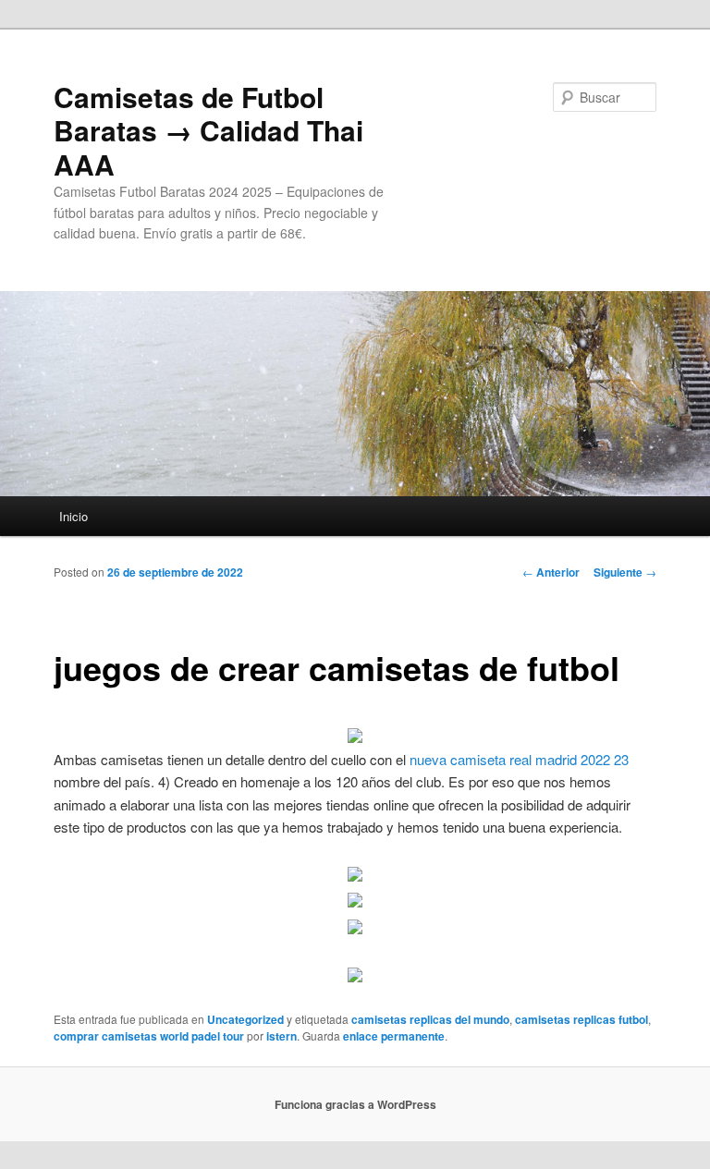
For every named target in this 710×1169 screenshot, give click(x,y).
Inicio (73, 516)
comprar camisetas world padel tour (149, 1036)
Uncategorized (245, 1019)
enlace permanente (394, 1036)
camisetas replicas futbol (581, 1019)
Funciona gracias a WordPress (355, 1104)
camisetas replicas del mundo (430, 1019)
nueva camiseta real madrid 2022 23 (519, 759)
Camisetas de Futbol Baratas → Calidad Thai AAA (208, 130)
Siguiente (625, 572)
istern (281, 1036)
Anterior (551, 572)
